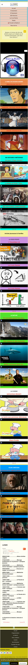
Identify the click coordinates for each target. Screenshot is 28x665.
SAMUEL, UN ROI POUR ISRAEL (14, 107)
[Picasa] (10, 653)
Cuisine (15, 640)
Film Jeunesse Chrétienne (10, 493)
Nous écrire (14, 25)
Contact (15, 646)
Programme (11, 551)
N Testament (13, 13)
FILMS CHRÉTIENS (7, 516)
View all (14, 153)
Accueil (14, 8)
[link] (2, 4)
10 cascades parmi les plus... (14, 318)
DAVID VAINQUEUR (14, 131)
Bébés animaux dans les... (14, 364)
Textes (13, 20)
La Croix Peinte (14, 18)
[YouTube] (7, 653)
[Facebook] (1, 653)
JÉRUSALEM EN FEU (14, 84)
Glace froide (14, 440)
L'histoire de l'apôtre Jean (10, 470)
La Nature (15, 635)
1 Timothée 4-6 (14, 242)
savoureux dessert (14, 394)
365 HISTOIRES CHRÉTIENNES (14, 206)
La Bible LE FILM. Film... (14, 183)
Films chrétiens (15, 637)
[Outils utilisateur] (24, 549)
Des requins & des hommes (14, 341)
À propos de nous (15, 644)
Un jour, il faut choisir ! (14, 160)
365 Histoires (13, 15)
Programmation (15, 633)
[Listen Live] (13, 66)
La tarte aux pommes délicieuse (14, 417)
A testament (13, 11)
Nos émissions (15, 642)
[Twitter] (4, 653)
